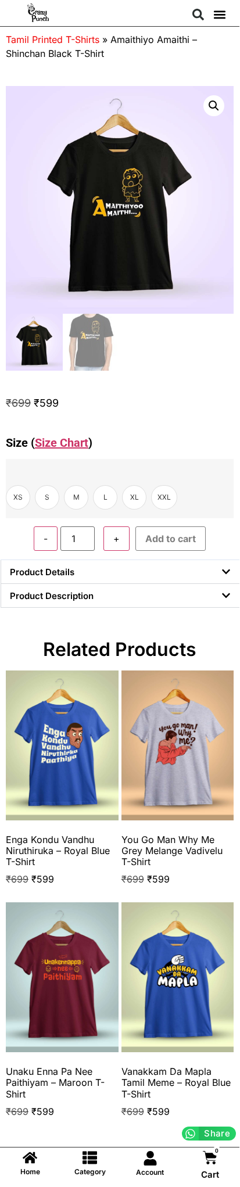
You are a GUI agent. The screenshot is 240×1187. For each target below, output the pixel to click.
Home (30, 1171)
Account (150, 1172)
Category (90, 1171)
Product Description (52, 595)
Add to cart (170, 538)
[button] (198, 14)
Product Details (42, 572)
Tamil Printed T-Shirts (52, 39)
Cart (210, 1174)
